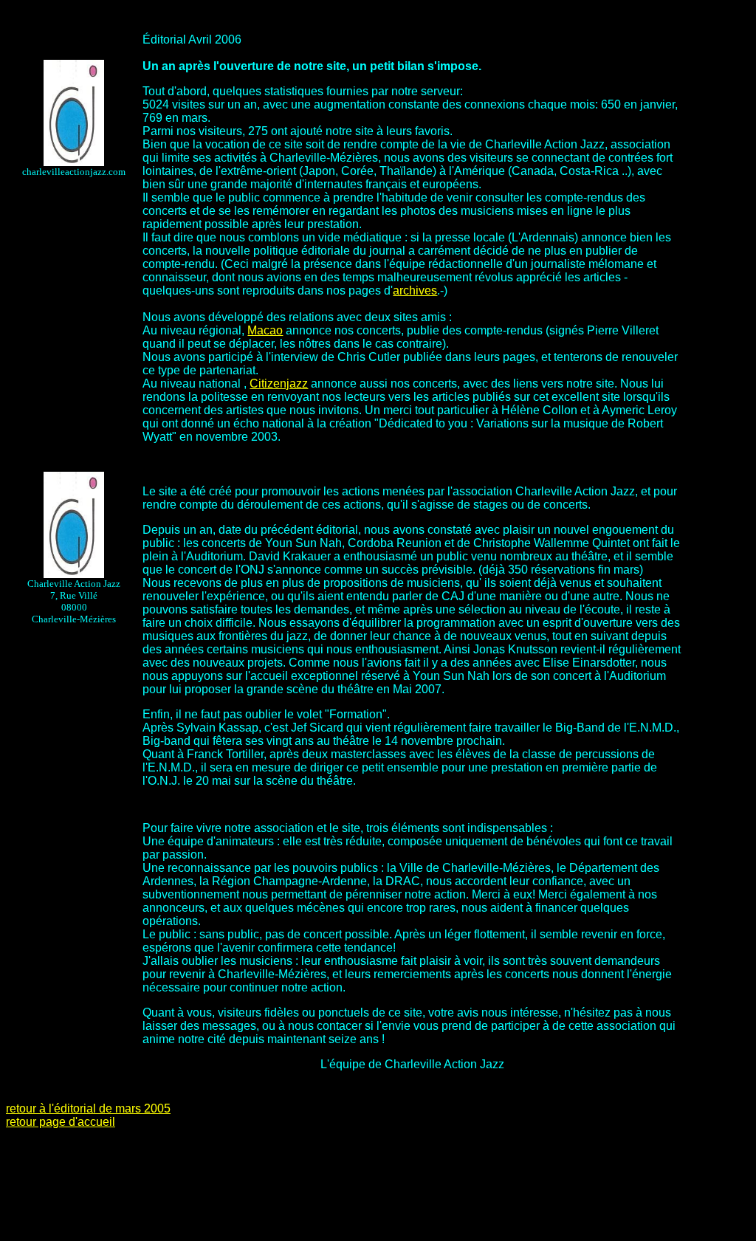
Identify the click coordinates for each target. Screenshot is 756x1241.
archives (415, 290)
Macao (265, 330)
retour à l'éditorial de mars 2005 (88, 1108)
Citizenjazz (279, 383)
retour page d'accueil (60, 1121)
